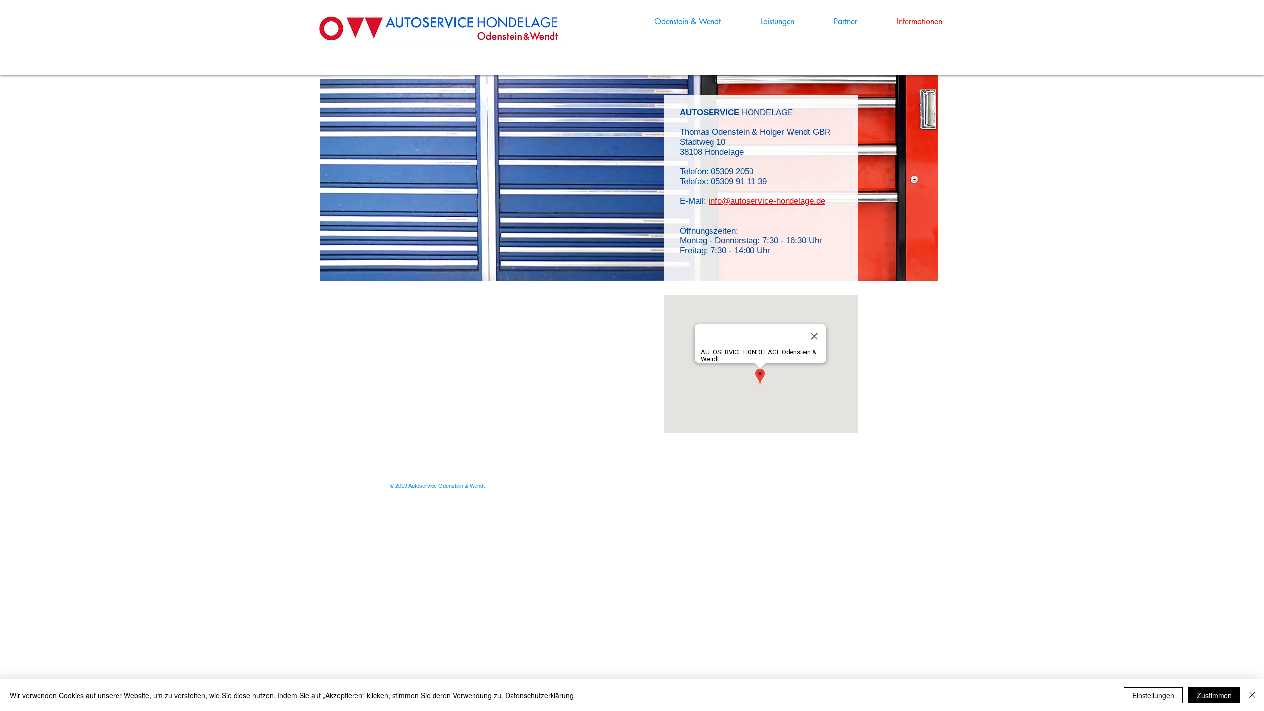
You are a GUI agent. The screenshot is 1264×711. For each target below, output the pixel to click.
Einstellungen (1153, 695)
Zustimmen (1214, 695)
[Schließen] (1252, 695)
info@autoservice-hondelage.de (767, 201)
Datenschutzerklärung (539, 695)
